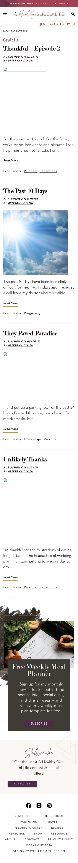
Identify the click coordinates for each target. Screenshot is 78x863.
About (10, 839)
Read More (10, 160)
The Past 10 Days (25, 191)
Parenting (29, 822)
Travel (52, 822)
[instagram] (39, 805)
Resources (60, 834)
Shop (38, 834)
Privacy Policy (60, 839)
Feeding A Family (28, 828)
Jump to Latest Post (58, 24)
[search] (73, 14)
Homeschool (52, 816)
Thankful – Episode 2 (31, 49)
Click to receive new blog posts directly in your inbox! (39, 3)
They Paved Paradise (30, 334)
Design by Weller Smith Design (39, 851)
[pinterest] (49, 805)
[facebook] (28, 805)
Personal (30, 171)
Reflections (48, 171)
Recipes (57, 828)
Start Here (23, 816)
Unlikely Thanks (25, 460)
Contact (31, 839)
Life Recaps (33, 439)
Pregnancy (32, 313)
